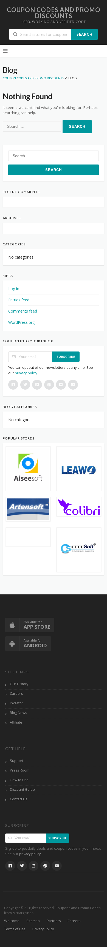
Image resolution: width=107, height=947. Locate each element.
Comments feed (22, 311)
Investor (16, 703)
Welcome (11, 920)
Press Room (19, 770)
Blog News (18, 712)
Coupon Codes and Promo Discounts (53, 12)
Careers (16, 693)
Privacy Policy (43, 929)
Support (16, 760)
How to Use (19, 780)
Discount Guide (22, 789)
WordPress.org (21, 322)
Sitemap (33, 920)
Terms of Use (15, 929)
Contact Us (18, 799)
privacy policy (26, 372)
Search (84, 34)
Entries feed (18, 299)
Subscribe (66, 356)
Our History (19, 684)
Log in (13, 288)
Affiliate (16, 722)
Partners (54, 920)
